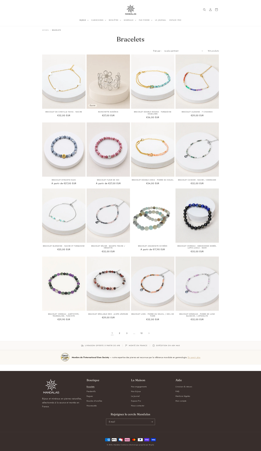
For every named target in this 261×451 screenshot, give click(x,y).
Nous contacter (137, 405)
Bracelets (90, 386)
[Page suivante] (149, 333)
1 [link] (112, 333)
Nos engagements (139, 386)
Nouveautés (92, 405)
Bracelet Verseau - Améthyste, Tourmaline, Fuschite (64, 315)
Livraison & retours (183, 386)
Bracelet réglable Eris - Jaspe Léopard (108, 314)
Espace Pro (136, 400)
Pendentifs (91, 391)
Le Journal (135, 396)
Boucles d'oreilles (94, 400)
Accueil (45, 30)
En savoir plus (194, 357)
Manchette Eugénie (108, 112)
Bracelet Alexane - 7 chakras (197, 112)
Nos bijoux (136, 391)
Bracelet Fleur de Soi (108, 180)
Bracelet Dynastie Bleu (64, 180)
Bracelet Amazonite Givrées (152, 246)
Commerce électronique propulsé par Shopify (137, 445)
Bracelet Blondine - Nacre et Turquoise (64, 246)
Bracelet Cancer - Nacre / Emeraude (197, 180)
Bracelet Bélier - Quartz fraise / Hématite (108, 247)
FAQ (177, 391)
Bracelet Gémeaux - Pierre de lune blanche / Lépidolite (197, 315)
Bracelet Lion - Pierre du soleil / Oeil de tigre (152, 315)
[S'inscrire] (152, 422)
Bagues (90, 396)
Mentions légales (182, 396)
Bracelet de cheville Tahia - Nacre (64, 112)
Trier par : (157, 50)
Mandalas (117, 445)
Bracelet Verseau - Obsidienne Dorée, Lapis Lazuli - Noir (197, 247)
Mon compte (180, 400)
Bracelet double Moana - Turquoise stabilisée (152, 113)
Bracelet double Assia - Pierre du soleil (153, 180)
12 (141, 333)
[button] (84, 20)
